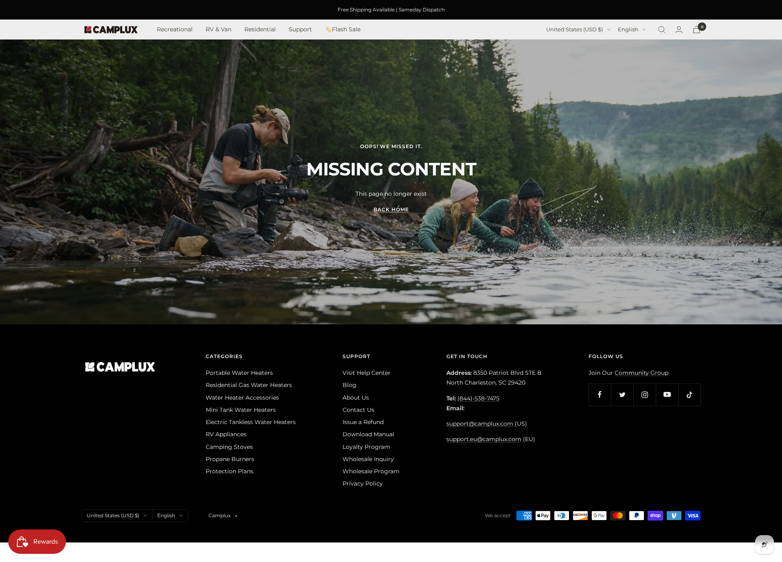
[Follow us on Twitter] (622, 394)
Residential (260, 29)
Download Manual (368, 434)
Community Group (641, 372)
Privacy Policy (363, 483)
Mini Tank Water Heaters (241, 409)
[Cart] (696, 29)
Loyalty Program (366, 446)
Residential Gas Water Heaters (249, 385)
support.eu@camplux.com (484, 439)
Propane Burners (230, 459)
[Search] (662, 29)
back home (391, 209)
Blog (349, 385)
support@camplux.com (480, 423)
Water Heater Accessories (242, 397)
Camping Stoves (229, 446)
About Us (356, 397)
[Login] (679, 29)
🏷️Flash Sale (342, 29)
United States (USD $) (574, 29)
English (628, 29)
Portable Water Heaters (239, 372)
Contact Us (358, 409)
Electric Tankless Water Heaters (251, 422)
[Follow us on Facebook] (600, 394)
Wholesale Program (371, 471)
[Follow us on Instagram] (644, 394)
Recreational (175, 29)
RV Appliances (226, 434)
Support (300, 29)
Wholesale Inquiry (368, 459)
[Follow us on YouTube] (667, 394)
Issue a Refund (363, 422)
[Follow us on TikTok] (689, 394)
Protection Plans (229, 471)
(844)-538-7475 (478, 398)
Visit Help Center (367, 372)
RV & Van (218, 29)
